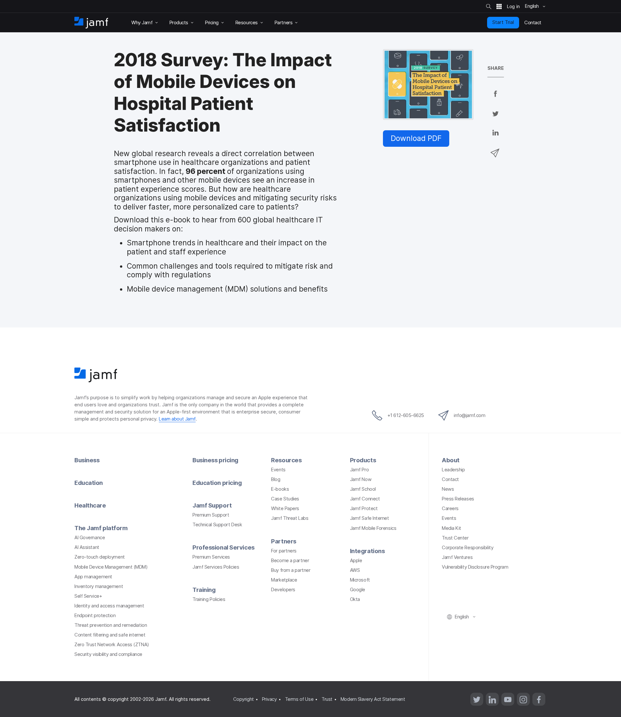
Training (203, 589)
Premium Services (211, 557)
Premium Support (210, 515)
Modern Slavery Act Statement (373, 699)
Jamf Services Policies (215, 567)
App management (93, 577)
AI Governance (89, 537)
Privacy (269, 699)
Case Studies (285, 499)
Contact (450, 479)
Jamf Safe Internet (369, 518)
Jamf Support (212, 505)
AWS (355, 570)
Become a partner (290, 560)
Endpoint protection (94, 615)
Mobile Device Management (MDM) (111, 567)
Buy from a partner (290, 570)
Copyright (243, 699)
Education (88, 482)
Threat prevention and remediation (110, 625)
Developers (283, 590)
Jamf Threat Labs (289, 518)
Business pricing (215, 460)
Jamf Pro (359, 470)
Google (357, 590)
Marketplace (284, 580)
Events (278, 470)
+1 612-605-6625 (405, 415)
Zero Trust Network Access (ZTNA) (111, 644)
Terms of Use (299, 699)
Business (86, 460)
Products (363, 460)
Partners (283, 541)
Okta (355, 599)
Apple (356, 560)
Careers (450, 508)
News (448, 489)
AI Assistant (86, 547)
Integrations (367, 550)
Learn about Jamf (177, 419)
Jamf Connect (365, 499)
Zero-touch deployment (99, 557)
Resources (286, 460)
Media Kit (451, 528)
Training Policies (208, 599)
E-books (280, 489)
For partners (284, 551)
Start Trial (503, 22)
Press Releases (458, 499)
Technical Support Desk (217, 525)
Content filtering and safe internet (109, 635)
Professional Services (223, 547)
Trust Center (455, 538)
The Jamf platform (100, 527)
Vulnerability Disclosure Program (475, 567)
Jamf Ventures (457, 557)
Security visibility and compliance (108, 654)
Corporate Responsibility (467, 548)
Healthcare (90, 505)
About (451, 460)
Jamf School (363, 489)
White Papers (285, 508)
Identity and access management (109, 606)
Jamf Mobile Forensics (373, 528)
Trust (326, 699)
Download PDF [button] (416, 138)
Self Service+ (88, 596)
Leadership (453, 470)
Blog (275, 479)
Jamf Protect (364, 508)
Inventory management (98, 586)
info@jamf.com (469, 415)
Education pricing (217, 482)
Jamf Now (360, 479)
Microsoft (360, 580)
